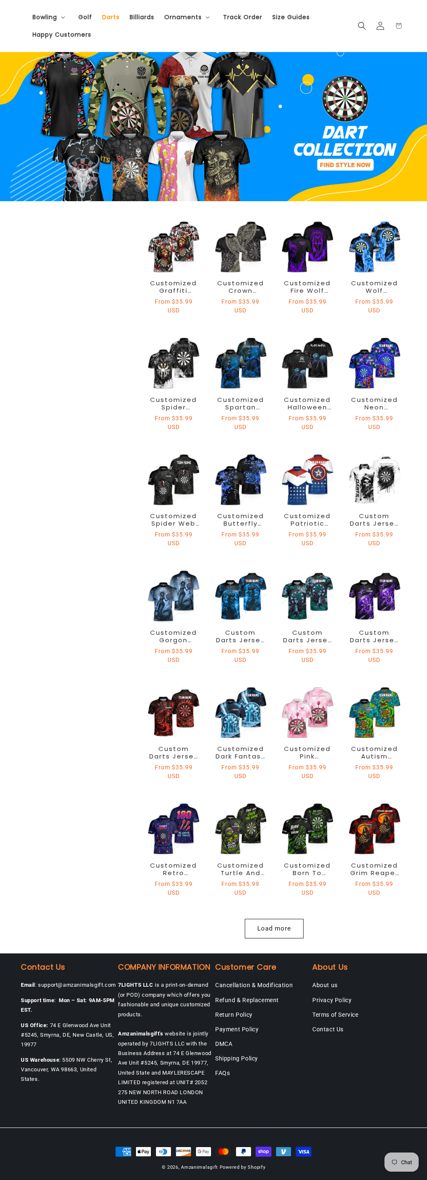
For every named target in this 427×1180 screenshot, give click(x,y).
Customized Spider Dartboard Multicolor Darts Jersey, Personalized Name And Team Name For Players (173, 403)
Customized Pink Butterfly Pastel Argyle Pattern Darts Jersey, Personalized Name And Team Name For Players (307, 752)
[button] (50, 17)
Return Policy (234, 1014)
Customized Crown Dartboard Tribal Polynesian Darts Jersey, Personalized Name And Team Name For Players (240, 286)
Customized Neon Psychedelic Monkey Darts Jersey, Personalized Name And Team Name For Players (374, 403)
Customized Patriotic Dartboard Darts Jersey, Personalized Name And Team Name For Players (307, 519)
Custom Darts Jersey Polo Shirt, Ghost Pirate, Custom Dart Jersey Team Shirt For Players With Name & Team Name (240, 636)
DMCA (223, 1043)
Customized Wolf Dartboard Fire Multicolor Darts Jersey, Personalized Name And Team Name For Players (374, 286)
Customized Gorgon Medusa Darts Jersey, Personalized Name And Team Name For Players (173, 636)
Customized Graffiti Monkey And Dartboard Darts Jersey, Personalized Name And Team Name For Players (173, 286)
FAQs (222, 1073)
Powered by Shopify (243, 1167)
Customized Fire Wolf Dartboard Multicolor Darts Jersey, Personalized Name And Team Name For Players (307, 286)
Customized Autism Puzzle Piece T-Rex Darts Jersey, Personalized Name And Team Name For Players (374, 752)
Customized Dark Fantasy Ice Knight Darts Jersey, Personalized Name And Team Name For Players (240, 752)
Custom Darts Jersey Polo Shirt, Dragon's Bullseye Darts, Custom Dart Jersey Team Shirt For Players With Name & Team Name (173, 752)
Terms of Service (335, 1014)
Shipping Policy (236, 1058)
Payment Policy (237, 1029)
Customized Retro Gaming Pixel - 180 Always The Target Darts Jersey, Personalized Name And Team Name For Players (173, 869)
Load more (274, 928)
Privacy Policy (332, 1000)
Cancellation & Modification (254, 985)
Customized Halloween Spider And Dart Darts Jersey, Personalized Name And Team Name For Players (307, 403)
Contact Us (328, 1029)
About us (325, 985)
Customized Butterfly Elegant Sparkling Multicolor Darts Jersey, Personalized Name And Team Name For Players (240, 519)
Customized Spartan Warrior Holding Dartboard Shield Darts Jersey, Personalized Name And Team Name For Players (240, 403)
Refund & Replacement (247, 1000)
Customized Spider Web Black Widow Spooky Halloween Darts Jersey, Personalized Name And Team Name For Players (173, 519)
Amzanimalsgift (199, 1167)
